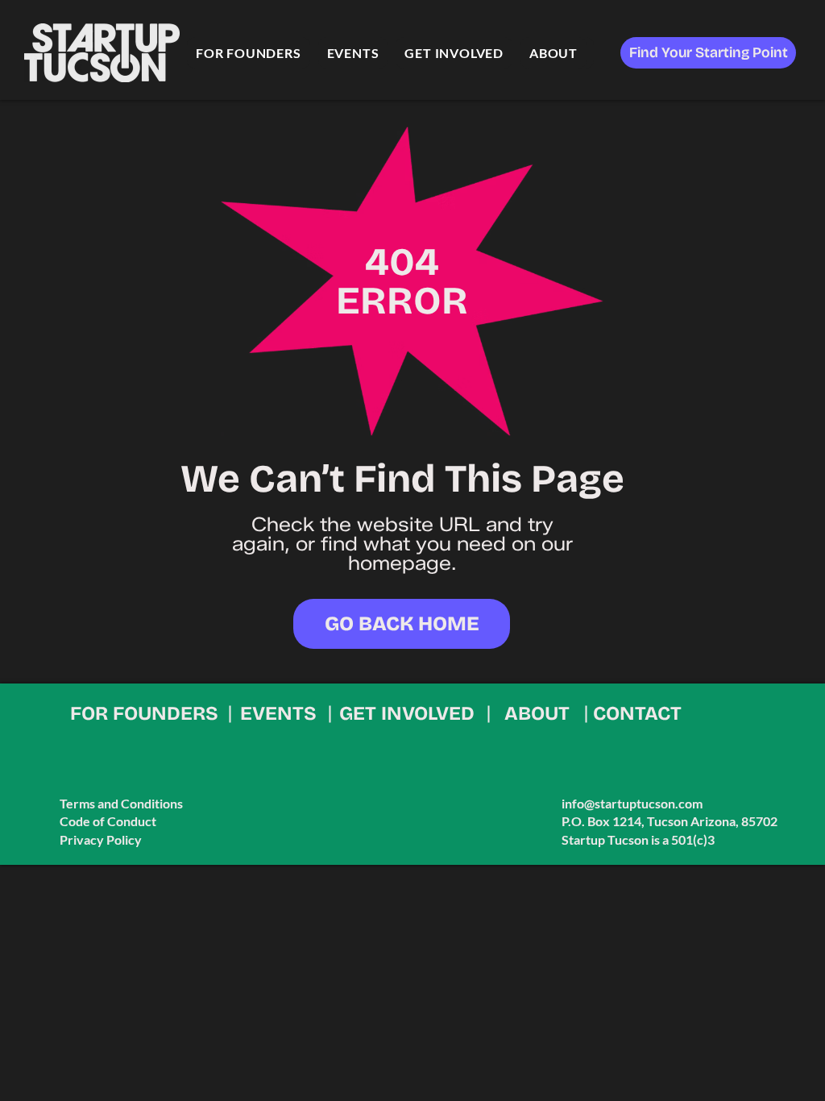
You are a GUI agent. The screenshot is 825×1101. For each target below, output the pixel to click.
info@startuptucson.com (632, 803)
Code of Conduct (108, 821)
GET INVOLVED (407, 713)
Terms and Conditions (121, 803)
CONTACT (637, 713)
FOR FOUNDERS (144, 713)
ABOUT (537, 713)
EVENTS (278, 713)
